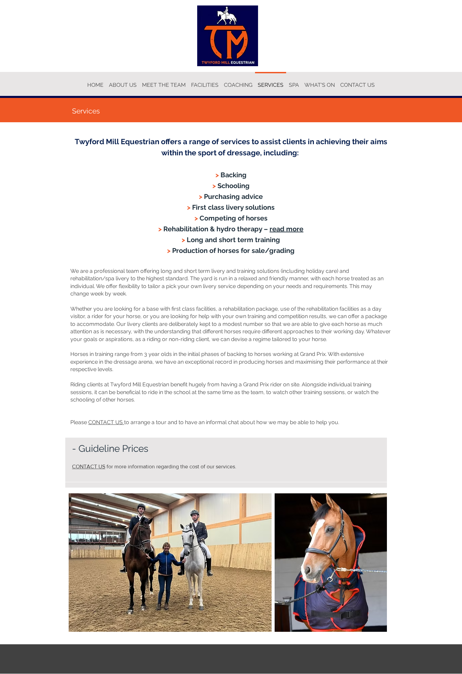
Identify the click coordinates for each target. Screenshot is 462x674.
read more (286, 229)
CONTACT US (106, 422)
